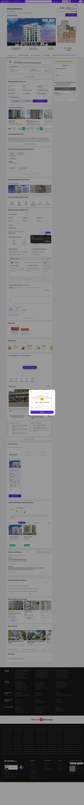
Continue (42, 412)
